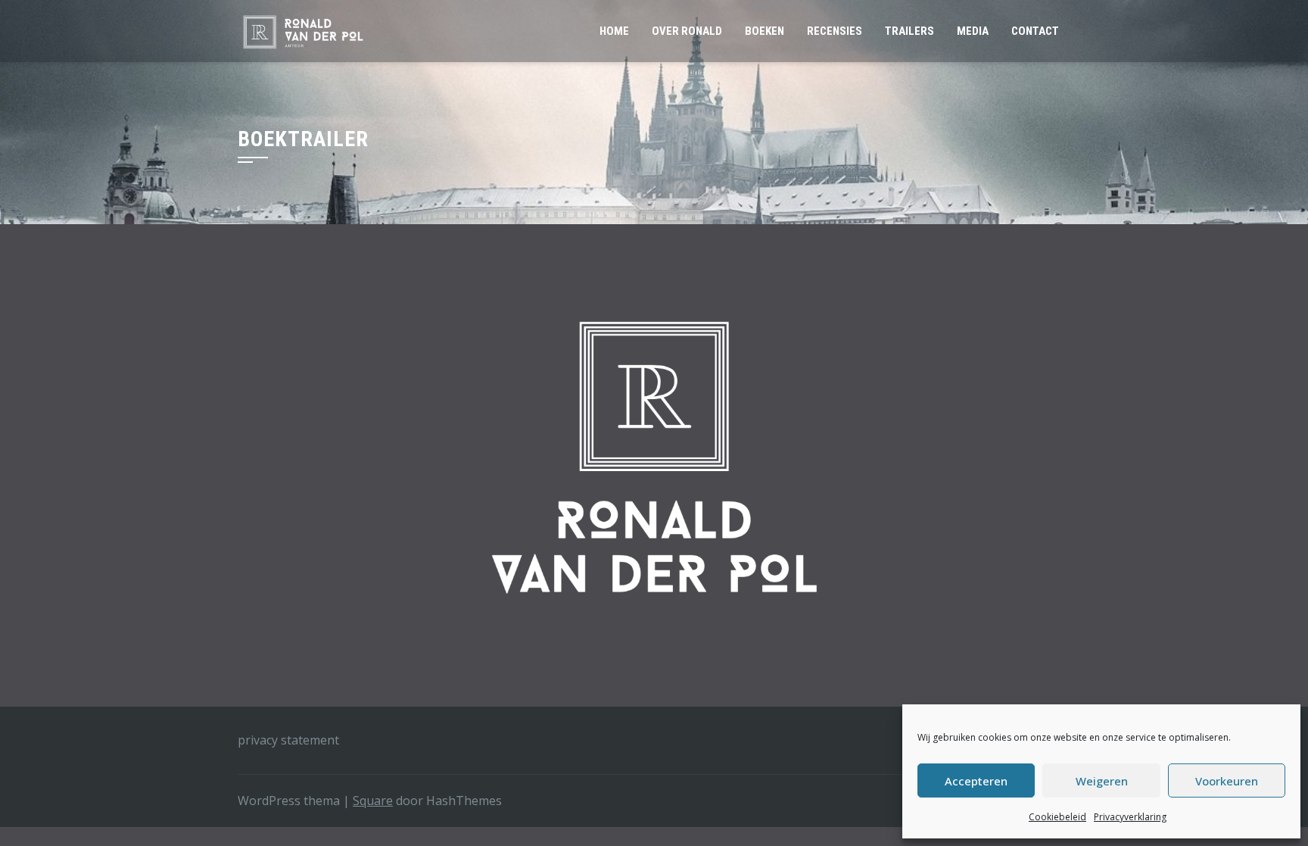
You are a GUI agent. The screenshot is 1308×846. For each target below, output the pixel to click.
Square (373, 800)
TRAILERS (909, 31)
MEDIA (973, 31)
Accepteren (976, 780)
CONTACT (1035, 31)
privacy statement (288, 740)
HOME (614, 31)
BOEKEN (764, 31)
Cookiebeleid (1057, 816)
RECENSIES (834, 31)
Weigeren (1102, 780)
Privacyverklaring (1130, 816)
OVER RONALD (687, 31)
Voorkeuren (1226, 780)
